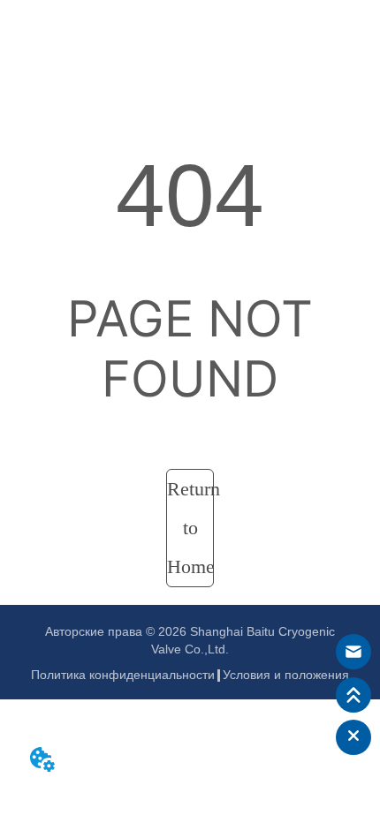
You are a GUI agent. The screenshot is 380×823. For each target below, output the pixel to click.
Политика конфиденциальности (123, 675)
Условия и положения (286, 675)
